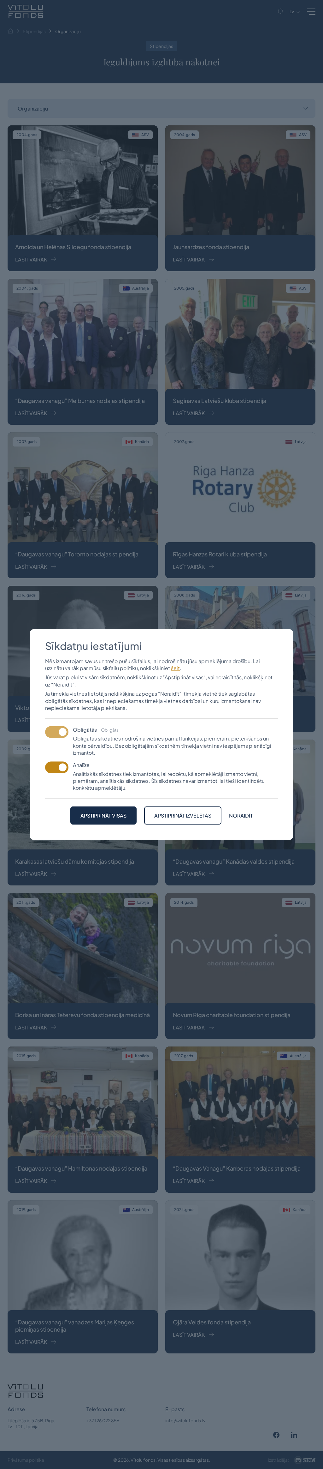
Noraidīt (241, 815)
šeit (175, 668)
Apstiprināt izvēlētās (182, 815)
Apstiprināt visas (103, 815)
